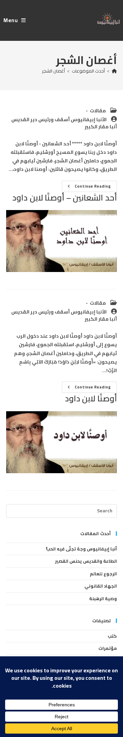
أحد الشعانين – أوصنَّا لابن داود (64, 197)
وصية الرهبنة (103, 598)
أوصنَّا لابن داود (91, 398)
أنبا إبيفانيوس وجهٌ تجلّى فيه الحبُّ (81, 549)
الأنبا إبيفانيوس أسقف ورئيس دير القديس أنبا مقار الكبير (64, 123)
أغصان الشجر (53, 71)
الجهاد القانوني (100, 586)
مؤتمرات (107, 648)
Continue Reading (86, 187)
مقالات (98, 110)
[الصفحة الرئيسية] (114, 71)
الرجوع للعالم (103, 574)
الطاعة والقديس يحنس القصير (86, 561)
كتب (112, 636)
